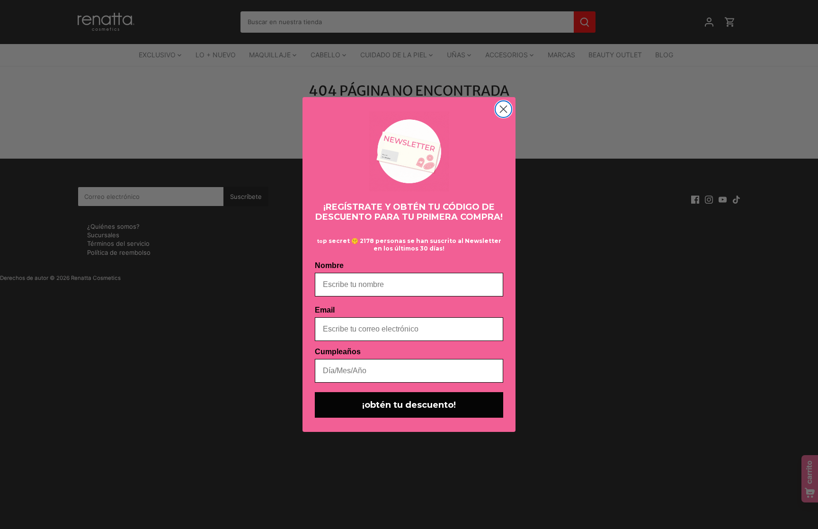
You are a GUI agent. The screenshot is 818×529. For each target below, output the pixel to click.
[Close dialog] (503, 109)
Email (325, 310)
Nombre (329, 265)
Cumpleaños (338, 352)
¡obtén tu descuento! (409, 405)
